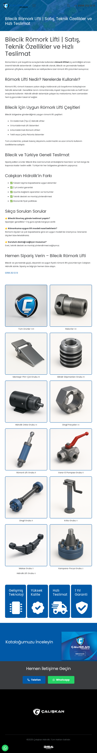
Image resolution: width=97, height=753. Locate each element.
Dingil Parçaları (70, 424)
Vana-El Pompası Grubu (71, 472)
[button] (68, 6)
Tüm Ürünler (26, 328)
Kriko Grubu (71, 520)
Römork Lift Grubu (26, 472)
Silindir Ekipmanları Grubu (71, 376)
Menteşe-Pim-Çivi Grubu (26, 376)
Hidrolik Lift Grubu (26, 573)
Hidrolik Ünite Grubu (26, 424)
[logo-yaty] (15, 5)
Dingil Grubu (26, 520)
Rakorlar (71, 328)
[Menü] (34, 6)
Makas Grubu (26, 568)
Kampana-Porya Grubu (70, 568)
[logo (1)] (48, 747)
